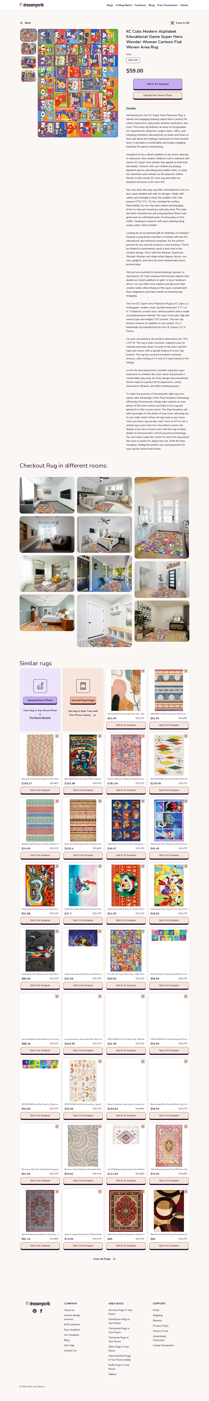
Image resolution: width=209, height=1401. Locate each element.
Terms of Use (160, 1331)
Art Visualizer (71, 1335)
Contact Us (70, 1350)
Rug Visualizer (72, 1330)
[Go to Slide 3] (28, 62)
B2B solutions (72, 1324)
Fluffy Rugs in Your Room (118, 1367)
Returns (157, 1320)
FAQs (156, 1310)
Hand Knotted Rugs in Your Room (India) (119, 1358)
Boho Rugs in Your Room (118, 1348)
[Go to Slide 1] (28, 35)
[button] (78, 83)
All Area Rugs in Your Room (120, 1312)
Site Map (69, 1345)
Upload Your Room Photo (157, 95)
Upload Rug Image (83, 700)
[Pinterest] (35, 1311)
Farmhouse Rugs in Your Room (119, 1321)
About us (69, 1310)
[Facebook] (41, 1311)
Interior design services (72, 1317)
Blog (66, 1340)
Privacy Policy (161, 1326)
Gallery (112, 1374)
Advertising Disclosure (159, 1338)
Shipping (157, 1315)
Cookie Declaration (163, 1345)
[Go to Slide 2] (28, 48)
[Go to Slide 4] (28, 76)
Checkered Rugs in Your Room (118, 1330)
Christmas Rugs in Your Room (118, 1339)
